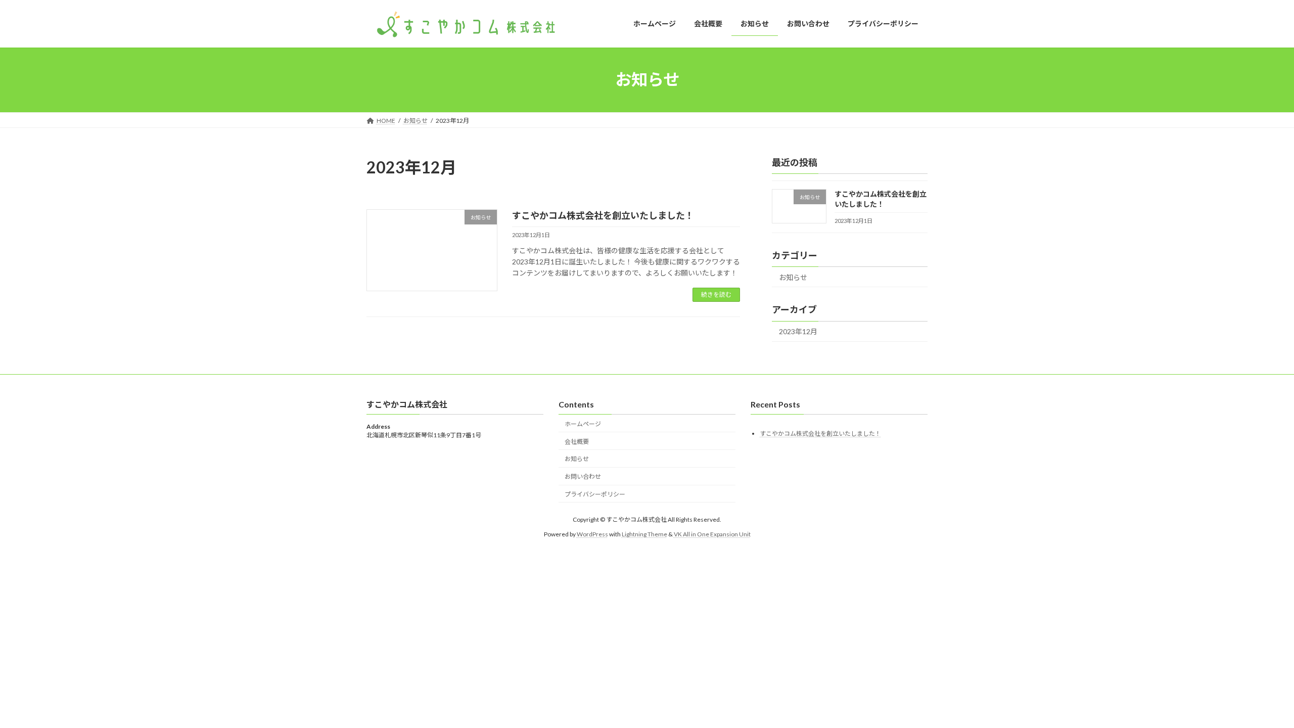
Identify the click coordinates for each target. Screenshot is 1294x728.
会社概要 (577, 441)
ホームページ (583, 424)
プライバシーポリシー (595, 494)
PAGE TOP (1256, 696)
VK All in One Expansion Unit (712, 533)
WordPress (592, 533)
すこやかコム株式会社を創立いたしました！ (603, 215)
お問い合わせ (583, 476)
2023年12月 (798, 331)
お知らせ (793, 276)
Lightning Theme (644, 533)
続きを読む (716, 294)
